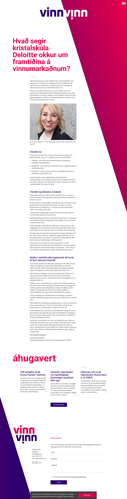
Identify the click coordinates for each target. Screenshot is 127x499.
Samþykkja (87, 495)
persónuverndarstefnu (78, 477)
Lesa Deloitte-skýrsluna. (38, 335)
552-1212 (39, 456)
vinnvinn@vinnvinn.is (39, 458)
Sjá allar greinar (59, 405)
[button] (123, 3)
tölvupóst (90, 445)
